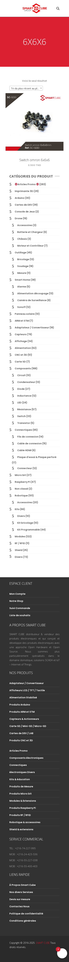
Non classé (21, 488)
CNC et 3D (21, 354)
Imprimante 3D (24, 191)
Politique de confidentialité (26, 913)
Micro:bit (20, 475)
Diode (21, 389)
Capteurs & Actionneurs (24, 719)
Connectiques (23, 430)
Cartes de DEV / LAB (21, 733)
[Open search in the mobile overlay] (58, 8)
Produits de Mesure (21, 786)
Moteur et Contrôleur (30, 245)
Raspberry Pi (22, 482)
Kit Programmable (28, 529)
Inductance (24, 395)
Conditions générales (22, 920)
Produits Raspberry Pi (22, 808)
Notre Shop (16, 601)
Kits (17, 509)
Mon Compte (17, 594)
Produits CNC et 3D (21, 740)
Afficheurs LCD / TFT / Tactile (27, 690)
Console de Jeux (25, 211)
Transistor (23, 423)
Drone (18, 218)
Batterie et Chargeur (30, 232)
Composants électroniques (26, 758)
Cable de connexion (29, 443)
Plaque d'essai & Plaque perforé (36, 457)
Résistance (24, 409)
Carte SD (20, 361)
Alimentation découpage (32, 293)
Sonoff (21, 307)
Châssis (22, 239)
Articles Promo (26, 184)
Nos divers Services (21, 892)
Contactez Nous (19, 906)
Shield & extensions (21, 829)
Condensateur (26, 382)
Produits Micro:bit (20, 793)
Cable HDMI (24, 450)
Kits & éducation (19, 779)
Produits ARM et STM (22, 711)
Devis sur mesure (19, 899)
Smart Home (22, 279)
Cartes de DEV (23, 204)
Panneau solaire (25, 314)
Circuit (21, 375)
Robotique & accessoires (24, 822)
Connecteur (24, 468)
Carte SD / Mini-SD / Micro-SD (27, 726)
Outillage (20, 252)
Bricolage (23, 259)
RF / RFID (20, 543)
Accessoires (24, 225)
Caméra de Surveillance (32, 300)
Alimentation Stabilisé (23, 697)
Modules (20, 536)
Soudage (22, 266)
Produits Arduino (19, 704)
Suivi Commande (19, 608)
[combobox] (26, 88)
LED (19, 402)
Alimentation (23, 348)
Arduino (19, 198)
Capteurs (20, 334)
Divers (21, 516)
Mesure (21, 273)
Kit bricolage (25, 523)
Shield (18, 550)
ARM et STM (22, 320)
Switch (21, 416)
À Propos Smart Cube (22, 885)
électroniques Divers (22, 772)
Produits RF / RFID (20, 815)
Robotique (21, 495)
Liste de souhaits (19, 615)
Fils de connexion (27, 436)
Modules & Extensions (22, 800)
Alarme (21, 286)
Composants (23, 368)
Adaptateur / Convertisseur (32, 327)
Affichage (21, 341)
